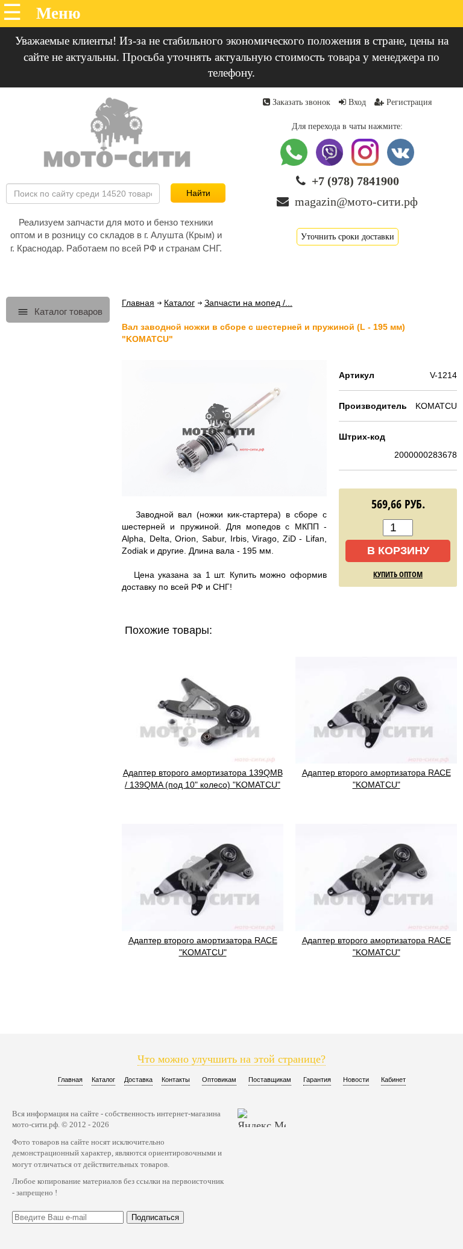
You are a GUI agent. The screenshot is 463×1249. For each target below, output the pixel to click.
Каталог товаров (67, 311)
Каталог (179, 303)
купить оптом (398, 574)
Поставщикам (269, 1079)
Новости (356, 1079)
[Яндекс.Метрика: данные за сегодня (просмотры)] (262, 1117)
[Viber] (330, 163)
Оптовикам (219, 1079)
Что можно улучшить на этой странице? (231, 1059)
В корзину (398, 551)
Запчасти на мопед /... (248, 303)
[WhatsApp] (295, 163)
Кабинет (393, 1079)
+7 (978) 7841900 (355, 181)
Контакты (176, 1079)
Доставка (138, 1079)
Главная (138, 303)
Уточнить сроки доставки (347, 236)
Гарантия (317, 1079)
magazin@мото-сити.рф (356, 201)
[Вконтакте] (400, 163)
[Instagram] (366, 163)
